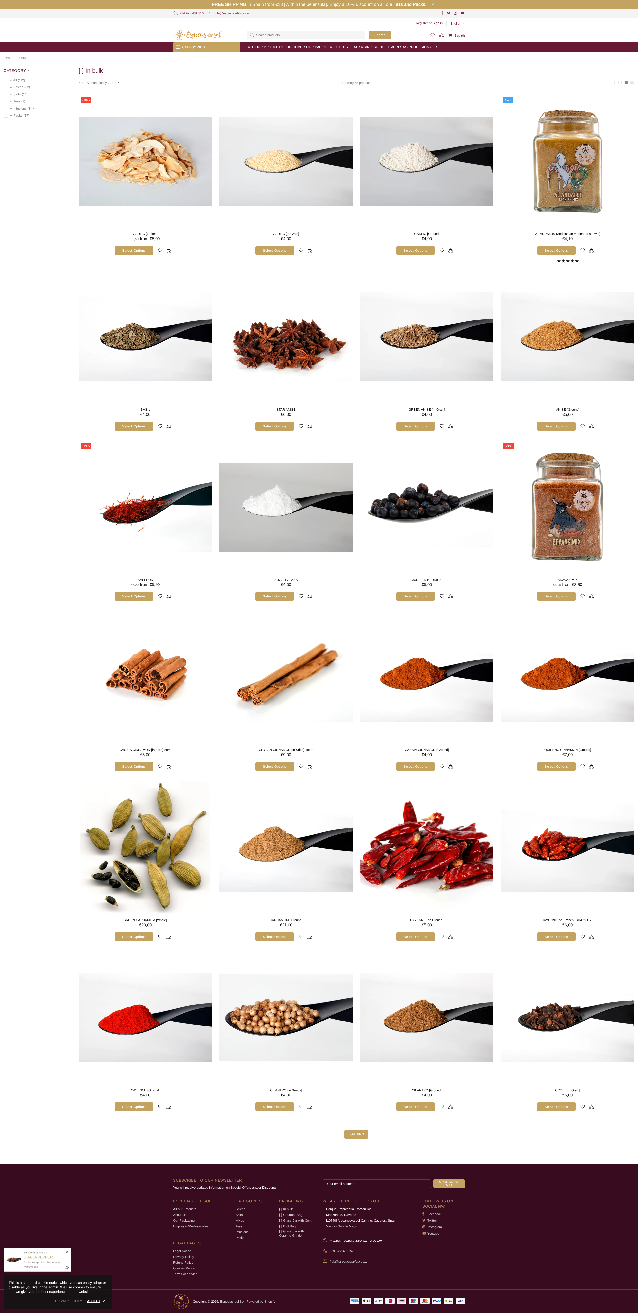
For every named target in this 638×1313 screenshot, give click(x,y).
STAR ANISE (286, 409)
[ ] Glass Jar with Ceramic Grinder (291, 1233)
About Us (180, 1215)
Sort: (82, 83)
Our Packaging (184, 1220)
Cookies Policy (184, 1268)
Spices (240, 1209)
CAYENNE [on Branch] (426, 920)
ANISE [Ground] (567, 409)
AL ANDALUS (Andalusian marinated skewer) (567, 234)
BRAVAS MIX (568, 580)
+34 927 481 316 (191, 13)
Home (7, 57)
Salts (239, 1215)
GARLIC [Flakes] (145, 234)
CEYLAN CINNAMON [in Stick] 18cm (286, 750)
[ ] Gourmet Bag (290, 1215)
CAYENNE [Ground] (145, 1090)
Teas (239, 1226)
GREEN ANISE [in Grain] (427, 409)
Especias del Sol (198, 35)
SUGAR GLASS (286, 580)
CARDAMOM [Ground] (286, 920)
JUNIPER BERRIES (427, 580)
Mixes (240, 1220)
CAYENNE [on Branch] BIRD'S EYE (568, 920)
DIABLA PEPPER (38, 1257)
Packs (240, 1238)
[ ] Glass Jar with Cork (295, 1220)
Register (422, 23)
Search (380, 35)
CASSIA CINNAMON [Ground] (427, 750)
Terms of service (185, 1274)
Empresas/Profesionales (191, 1226)
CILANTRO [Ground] (427, 1090)
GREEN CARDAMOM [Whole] (145, 920)
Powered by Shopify (260, 1301)
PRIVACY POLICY (68, 1301)
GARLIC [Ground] (427, 234)
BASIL (145, 409)
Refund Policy (183, 1262)
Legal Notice (182, 1251)
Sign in (438, 23)
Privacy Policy (183, 1257)
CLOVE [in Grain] (567, 1090)
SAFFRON (145, 580)
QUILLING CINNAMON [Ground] (567, 750)
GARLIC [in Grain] (286, 234)
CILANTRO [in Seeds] (286, 1090)
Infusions (242, 1232)
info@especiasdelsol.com (233, 13)
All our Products (184, 1209)
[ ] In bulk (286, 1209)
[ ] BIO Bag (287, 1226)
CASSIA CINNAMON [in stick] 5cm (145, 750)
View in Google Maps (341, 1226)
